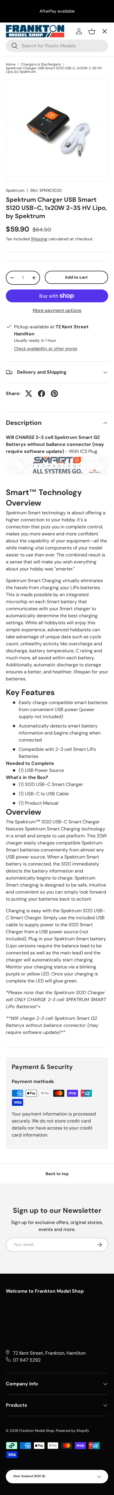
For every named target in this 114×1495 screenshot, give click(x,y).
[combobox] (57, 45)
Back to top (57, 1173)
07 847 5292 (27, 1360)
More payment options (57, 310)
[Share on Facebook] (41, 393)
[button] (91, 31)
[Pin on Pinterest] (54, 393)
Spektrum (15, 190)
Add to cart (76, 277)
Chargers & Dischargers (41, 64)
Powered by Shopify (72, 1430)
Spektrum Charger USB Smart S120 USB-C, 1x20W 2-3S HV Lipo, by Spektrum (54, 69)
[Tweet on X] (28, 393)
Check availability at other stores (45, 348)
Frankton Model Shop (36, 1430)
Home (10, 64)
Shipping (39, 239)
